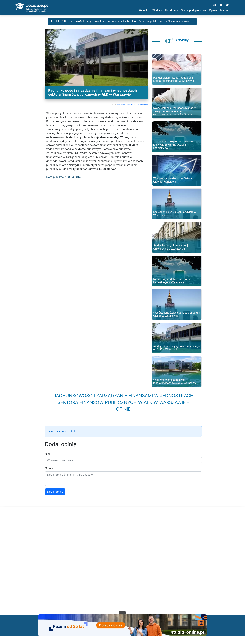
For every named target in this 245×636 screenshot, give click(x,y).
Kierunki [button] (143, 10)
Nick (48, 453)
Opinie (213, 10)
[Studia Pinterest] (214, 5)
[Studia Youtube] (221, 5)
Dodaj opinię (55, 491)
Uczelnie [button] (170, 10)
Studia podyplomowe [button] (193, 10)
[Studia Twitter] (227, 5)
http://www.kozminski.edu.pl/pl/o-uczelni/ (133, 104)
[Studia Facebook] (208, 5)
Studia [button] (156, 10)
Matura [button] (224, 10)
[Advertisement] (122, 565)
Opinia (49, 468)
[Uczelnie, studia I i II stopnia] (31, 7)
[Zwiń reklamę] (122, 612)
